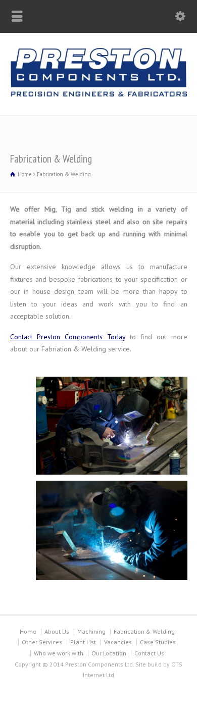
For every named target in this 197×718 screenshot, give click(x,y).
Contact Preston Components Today (67, 336)
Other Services (42, 642)
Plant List (83, 642)
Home (28, 631)
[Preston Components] (98, 93)
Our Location (108, 653)
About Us (56, 631)
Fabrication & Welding (144, 631)
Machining (91, 631)
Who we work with (58, 653)
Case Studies (158, 642)
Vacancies (118, 642)
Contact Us (149, 653)
